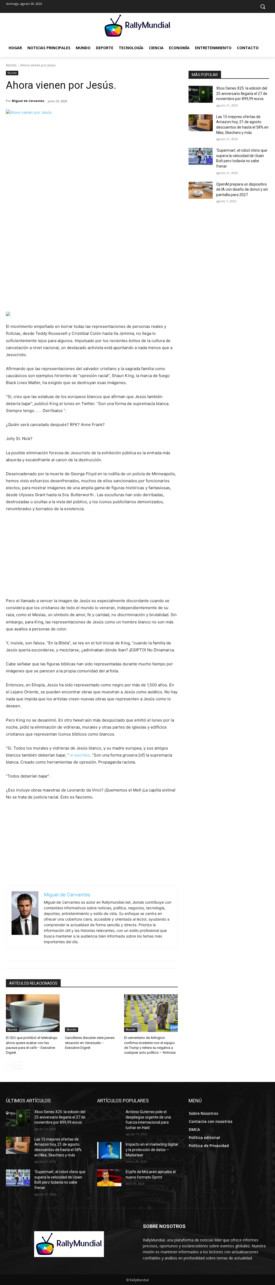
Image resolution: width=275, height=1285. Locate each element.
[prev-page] (9, 1065)
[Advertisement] (92, 271)
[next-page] (18, 1065)
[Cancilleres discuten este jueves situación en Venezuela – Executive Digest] (92, 1013)
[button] (262, 6)
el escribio (80, 755)
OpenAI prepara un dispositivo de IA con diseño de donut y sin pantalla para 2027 (242, 189)
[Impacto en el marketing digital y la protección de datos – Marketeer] (109, 1150)
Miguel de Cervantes (28, 101)
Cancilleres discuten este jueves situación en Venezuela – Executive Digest (89, 1042)
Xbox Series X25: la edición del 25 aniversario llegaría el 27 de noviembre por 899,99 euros (241, 93)
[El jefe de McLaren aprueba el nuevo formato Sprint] (109, 1177)
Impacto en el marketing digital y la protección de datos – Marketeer (152, 1149)
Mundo (11, 65)
